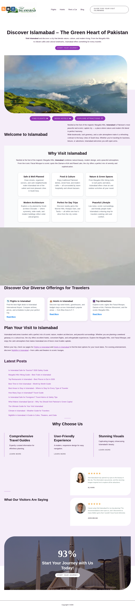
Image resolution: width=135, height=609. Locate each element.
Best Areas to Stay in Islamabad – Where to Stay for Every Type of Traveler (38, 388)
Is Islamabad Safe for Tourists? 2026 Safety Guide (28, 370)
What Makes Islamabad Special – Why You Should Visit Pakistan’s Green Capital (40, 402)
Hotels (62, 10)
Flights (53, 10)
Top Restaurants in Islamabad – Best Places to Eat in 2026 (31, 379)
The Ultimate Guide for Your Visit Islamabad (25, 406)
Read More (11, 317)
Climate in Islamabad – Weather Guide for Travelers (28, 411)
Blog (82, 10)
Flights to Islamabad (42, 347)
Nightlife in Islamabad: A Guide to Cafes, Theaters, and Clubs (32, 415)
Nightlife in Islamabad (19, 350)
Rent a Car (72, 10)
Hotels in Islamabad (61, 347)
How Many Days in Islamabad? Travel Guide (25, 393)
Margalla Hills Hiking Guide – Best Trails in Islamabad (29, 375)
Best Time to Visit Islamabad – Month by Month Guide (29, 384)
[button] (109, 9)
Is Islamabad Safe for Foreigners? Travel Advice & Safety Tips (32, 397)
